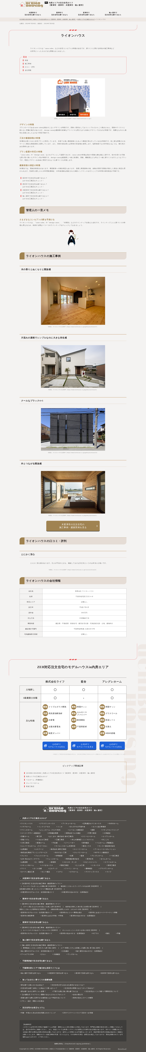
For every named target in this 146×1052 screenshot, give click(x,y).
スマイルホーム (110, 862)
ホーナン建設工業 (27, 872)
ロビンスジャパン (90, 862)
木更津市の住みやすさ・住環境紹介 (75, 892)
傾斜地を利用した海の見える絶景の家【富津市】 (82, 906)
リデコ (60, 872)
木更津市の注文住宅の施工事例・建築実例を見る (73, 526)
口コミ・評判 (30, 67)
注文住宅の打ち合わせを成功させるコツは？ (68, 985)
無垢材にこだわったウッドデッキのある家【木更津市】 (80, 886)
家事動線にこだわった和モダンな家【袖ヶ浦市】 (40, 948)
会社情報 (28, 70)
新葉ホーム (41, 843)
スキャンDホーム (27, 865)
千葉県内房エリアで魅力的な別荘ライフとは (41, 968)
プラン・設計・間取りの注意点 (32, 1001)
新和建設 (86, 843)
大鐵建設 (57, 954)
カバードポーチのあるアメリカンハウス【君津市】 (40, 930)
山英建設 (24, 849)
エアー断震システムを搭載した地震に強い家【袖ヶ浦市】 (81, 948)
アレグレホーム (97, 856)
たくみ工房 (80, 865)
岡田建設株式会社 (72, 859)
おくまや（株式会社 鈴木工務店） (62, 836)
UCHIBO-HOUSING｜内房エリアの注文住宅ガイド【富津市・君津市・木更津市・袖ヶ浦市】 (61, 773)
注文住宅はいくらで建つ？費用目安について (102, 991)
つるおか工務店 (42, 839)
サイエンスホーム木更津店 (65, 846)
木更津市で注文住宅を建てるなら (33, 14)
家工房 (39, 836)
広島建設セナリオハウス (92, 823)
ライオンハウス (27, 823)
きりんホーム (106, 859)
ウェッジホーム (53, 859)
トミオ (60, 827)
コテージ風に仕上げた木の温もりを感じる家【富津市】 (42, 906)
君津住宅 (90, 859)
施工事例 (28, 63)
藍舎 (82, 856)
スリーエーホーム (88, 836)
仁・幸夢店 (39, 862)
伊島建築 (59, 856)
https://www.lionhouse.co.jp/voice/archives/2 (82, 569)
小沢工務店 (25, 843)
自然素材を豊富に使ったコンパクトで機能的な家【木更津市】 (41, 889)
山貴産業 (24, 862)
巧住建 (55, 843)
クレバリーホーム (32, 783)
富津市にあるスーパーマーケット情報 (103, 912)
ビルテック (53, 868)
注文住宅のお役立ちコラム (34, 1008)
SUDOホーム (114, 823)
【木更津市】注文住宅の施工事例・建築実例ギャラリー (41, 883)
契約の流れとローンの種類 (83, 998)
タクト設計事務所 (99, 827)
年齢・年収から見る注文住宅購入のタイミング (38, 1013)
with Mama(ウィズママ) (30, 859)
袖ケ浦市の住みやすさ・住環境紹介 (89, 951)
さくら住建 (38, 868)
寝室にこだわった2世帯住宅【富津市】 (33, 909)
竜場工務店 (30, 786)
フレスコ (24, 856)
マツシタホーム (27, 830)
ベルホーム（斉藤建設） (35, 780)
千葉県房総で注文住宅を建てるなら (37, 961)
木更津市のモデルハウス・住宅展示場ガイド (37, 892)
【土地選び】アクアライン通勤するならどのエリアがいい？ (43, 994)
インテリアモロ (44, 827)
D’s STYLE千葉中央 (77, 827)
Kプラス (96, 933)
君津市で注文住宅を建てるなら (86, 14)
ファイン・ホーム (71, 868)
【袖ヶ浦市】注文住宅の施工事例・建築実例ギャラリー (41, 945)
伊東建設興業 (53, 833)
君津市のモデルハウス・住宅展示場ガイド (36, 933)
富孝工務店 (112, 865)
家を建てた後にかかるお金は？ (32, 985)
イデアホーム (26, 827)
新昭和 (53, 862)
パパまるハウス (47, 865)
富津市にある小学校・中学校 (52, 916)
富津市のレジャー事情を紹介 (71, 912)
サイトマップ (122, 1049)
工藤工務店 (60, 839)
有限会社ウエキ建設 (73, 833)
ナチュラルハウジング (110, 830)
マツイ (23, 868)
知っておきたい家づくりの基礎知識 (37, 980)
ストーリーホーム (80, 849)
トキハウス (96, 865)
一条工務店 (115, 856)
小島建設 (107, 833)
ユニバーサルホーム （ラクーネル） (34, 846)
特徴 (26, 60)
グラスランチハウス (47, 823)
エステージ (39, 849)
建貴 (93, 830)
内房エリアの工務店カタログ (36, 776)
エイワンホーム (108, 836)
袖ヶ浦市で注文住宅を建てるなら (113, 14)
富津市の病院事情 (27, 916)
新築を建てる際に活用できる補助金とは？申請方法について (43, 998)
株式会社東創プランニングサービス (34, 852)
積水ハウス (87, 846)
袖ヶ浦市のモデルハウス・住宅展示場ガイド (37, 951)
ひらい (43, 954)
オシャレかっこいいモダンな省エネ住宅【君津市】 (80, 930)
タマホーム (74, 872)
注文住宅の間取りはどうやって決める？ (79, 988)
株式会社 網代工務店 (58, 849)
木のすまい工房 (61, 852)
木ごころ (105, 839)
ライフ (109, 872)
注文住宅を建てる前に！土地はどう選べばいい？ (39, 988)
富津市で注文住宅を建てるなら (59, 14)
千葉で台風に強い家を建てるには (65, 991)
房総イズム (25, 839)
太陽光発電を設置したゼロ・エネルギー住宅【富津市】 (70, 909)
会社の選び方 (78, 994)
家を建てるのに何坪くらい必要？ (33, 991)
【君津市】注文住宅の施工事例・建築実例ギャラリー (41, 927)
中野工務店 (92, 833)
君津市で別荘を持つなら (85, 973)
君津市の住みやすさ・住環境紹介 (72, 933)
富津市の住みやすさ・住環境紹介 (83, 916)
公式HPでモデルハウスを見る (56, 745)
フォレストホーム (41, 856)
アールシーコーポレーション (105, 849)
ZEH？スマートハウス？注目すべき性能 (78, 1013)
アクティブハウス (92, 872)
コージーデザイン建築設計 (31, 833)
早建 (118, 933)
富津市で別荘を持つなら (110, 973)
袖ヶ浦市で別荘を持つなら (31, 973)
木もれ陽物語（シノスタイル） (83, 839)
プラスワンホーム (106, 868)
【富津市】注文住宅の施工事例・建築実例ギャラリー (41, 904)
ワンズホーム (73, 954)
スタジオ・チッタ (70, 862)
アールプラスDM (27, 954)
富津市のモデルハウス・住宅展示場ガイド (36, 912)
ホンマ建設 (46, 872)
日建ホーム (25, 836)
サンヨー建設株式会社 (107, 846)
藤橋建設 (89, 868)
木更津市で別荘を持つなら (58, 973)
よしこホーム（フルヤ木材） (51, 830)
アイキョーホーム (69, 823)
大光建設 (65, 951)
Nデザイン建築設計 (102, 852)
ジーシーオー (70, 843)
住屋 (71, 856)
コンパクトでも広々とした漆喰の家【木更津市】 (40, 886)
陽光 (108, 933)
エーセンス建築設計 (76, 830)
